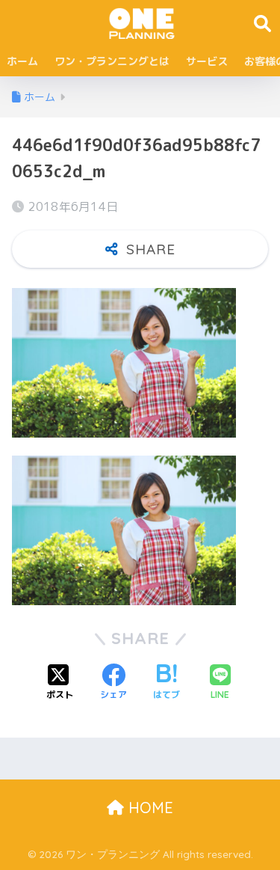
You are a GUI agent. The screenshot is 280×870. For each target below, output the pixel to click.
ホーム (22, 61)
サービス (207, 61)
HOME (148, 807)
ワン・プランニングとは (112, 61)
